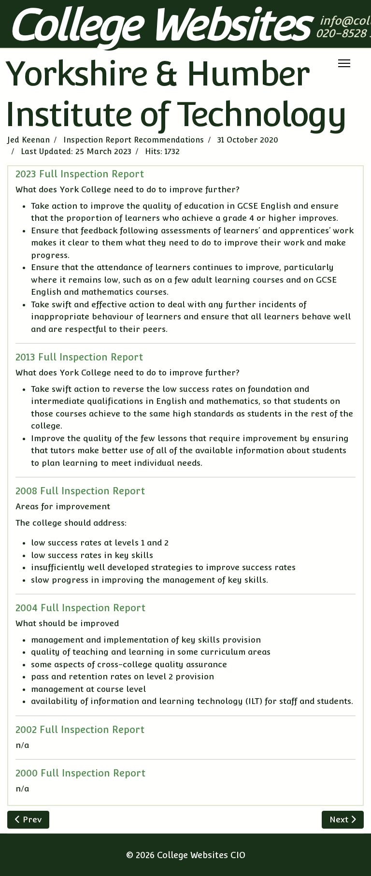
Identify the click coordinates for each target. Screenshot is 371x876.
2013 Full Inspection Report (79, 357)
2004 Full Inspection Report (80, 608)
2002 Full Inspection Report (79, 729)
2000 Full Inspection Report (80, 773)
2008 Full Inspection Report (80, 491)
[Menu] (344, 63)
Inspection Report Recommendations (133, 139)
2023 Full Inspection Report (79, 174)
